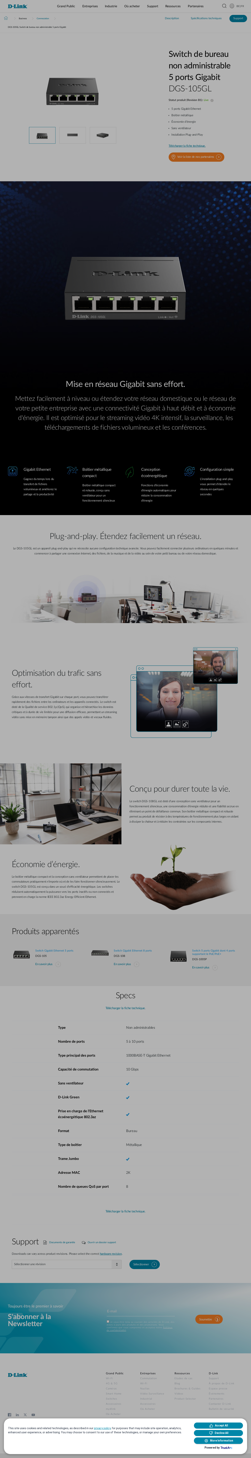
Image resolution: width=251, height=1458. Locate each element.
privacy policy (102, 1428)
